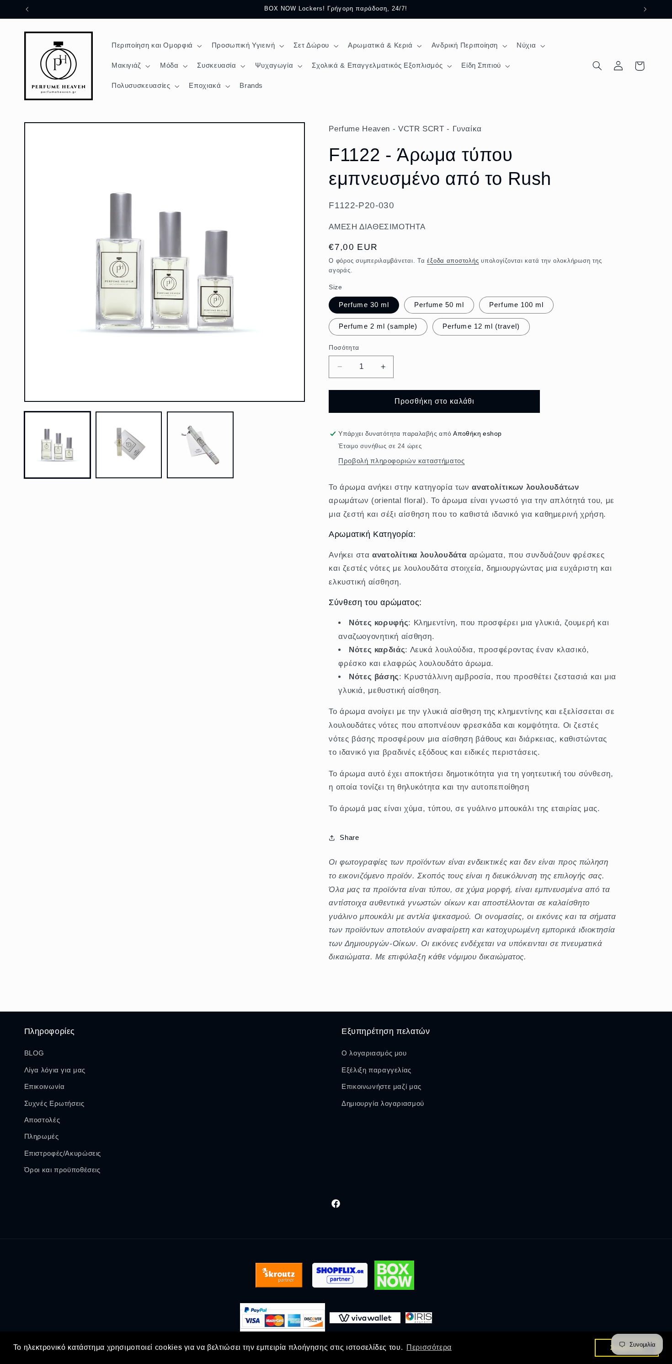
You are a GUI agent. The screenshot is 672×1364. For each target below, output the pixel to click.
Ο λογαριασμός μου (374, 1053)
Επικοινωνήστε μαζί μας (381, 1086)
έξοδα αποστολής (453, 261)
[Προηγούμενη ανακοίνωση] (27, 9)
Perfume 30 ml (364, 305)
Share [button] (349, 837)
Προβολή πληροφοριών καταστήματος (401, 461)
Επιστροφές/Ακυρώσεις (62, 1153)
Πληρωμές (41, 1136)
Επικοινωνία (44, 1086)
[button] (156, 46)
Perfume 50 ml (439, 305)
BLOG (34, 1053)
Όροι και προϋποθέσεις (62, 1170)
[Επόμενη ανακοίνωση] (645, 9)
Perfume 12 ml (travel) (481, 326)
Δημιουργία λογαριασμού (382, 1103)
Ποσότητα (344, 347)
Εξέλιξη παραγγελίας (376, 1070)
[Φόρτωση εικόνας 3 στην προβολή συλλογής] (200, 444)
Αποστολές (42, 1120)
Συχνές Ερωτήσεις (54, 1103)
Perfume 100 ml (516, 305)
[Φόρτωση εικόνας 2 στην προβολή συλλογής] (129, 444)
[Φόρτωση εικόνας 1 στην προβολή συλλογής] (57, 444)
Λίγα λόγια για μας (54, 1070)
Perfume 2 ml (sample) (378, 326)
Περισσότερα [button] (429, 1347)
